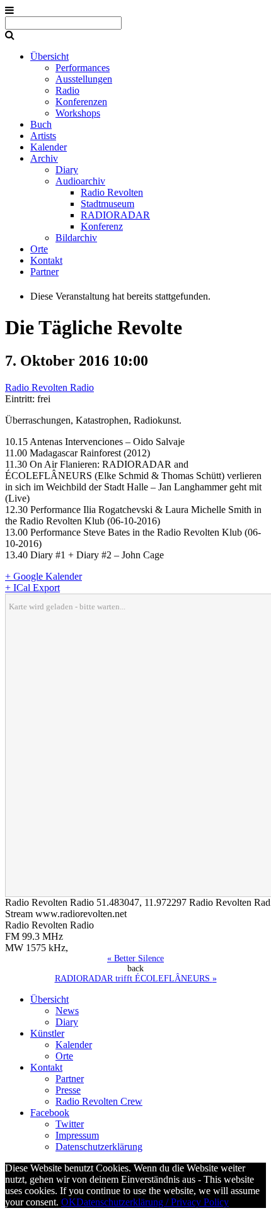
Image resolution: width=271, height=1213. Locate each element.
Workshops (77, 113)
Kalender (48, 147)
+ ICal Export (32, 587)
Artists (43, 135)
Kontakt (46, 260)
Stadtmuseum (107, 203)
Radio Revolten (112, 192)
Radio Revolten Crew (98, 1101)
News (67, 1010)
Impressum (77, 1135)
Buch (41, 124)
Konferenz (102, 226)
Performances (82, 67)
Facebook (49, 1112)
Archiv (44, 158)
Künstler (47, 1033)
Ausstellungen (83, 79)
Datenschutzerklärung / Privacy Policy (152, 1202)
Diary (66, 169)
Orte (39, 249)
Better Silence (135, 958)
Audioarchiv (80, 181)
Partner (44, 271)
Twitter (69, 1124)
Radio (67, 90)
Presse (68, 1090)
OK (68, 1202)
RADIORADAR (115, 215)
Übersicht (49, 56)
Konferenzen (81, 101)
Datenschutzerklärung (98, 1146)
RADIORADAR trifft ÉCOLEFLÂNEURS (136, 978)
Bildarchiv (76, 237)
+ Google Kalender (43, 576)
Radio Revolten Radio (49, 387)
